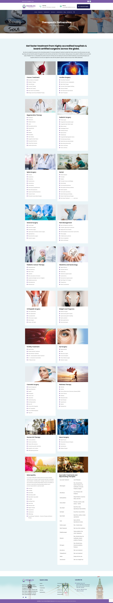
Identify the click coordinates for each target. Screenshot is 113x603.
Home (50, 25)
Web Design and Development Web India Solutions (65, 601)
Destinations (42, 592)
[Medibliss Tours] (29, 6)
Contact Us (59, 590)
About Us (42, 585)
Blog (58, 585)
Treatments (42, 587)
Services (41, 590)
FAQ (58, 587)
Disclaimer (59, 592)
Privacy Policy (60, 594)
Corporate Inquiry (84, 6)
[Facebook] (23, 597)
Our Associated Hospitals (62, 583)
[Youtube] (26, 597)
